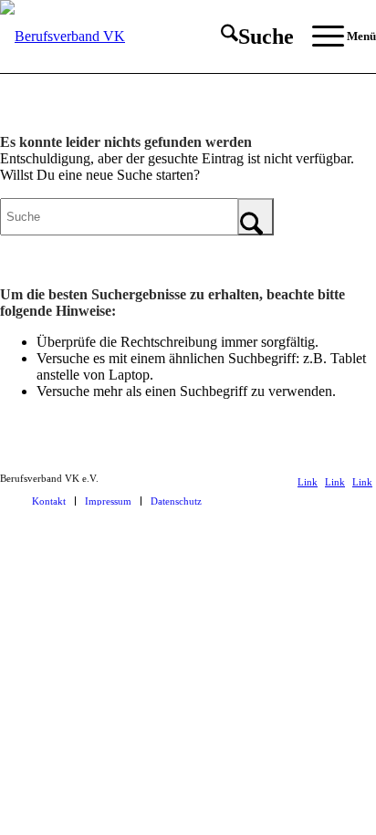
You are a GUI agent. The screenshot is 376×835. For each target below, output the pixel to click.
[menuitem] (248, 36)
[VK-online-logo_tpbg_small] (150, 36)
